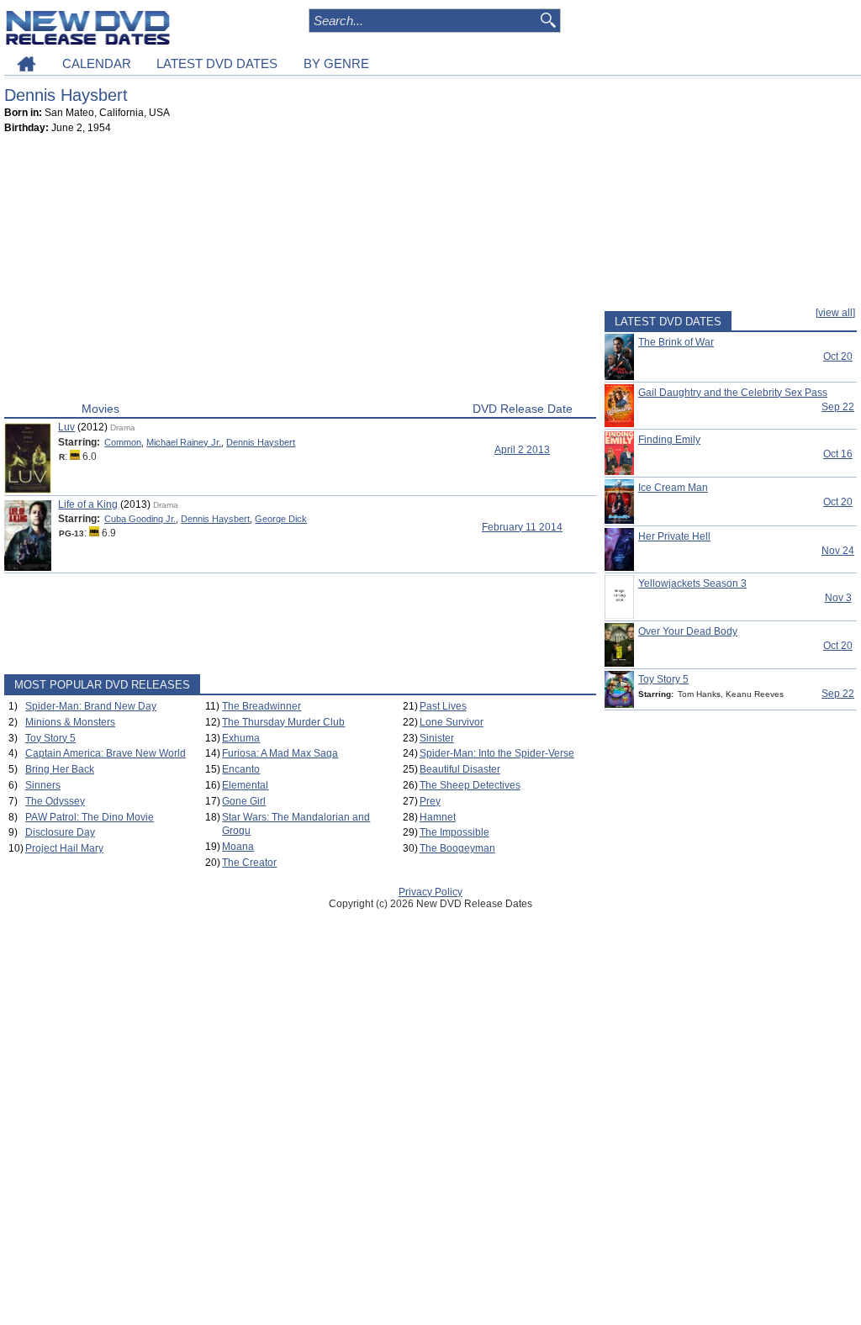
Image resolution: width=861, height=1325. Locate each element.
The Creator (249, 862)
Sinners (43, 785)
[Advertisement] (300, 271)
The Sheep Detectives (470, 785)
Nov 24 (837, 551)
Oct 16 (838, 454)
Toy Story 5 (50, 738)
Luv (66, 427)
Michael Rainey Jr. (183, 442)
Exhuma (241, 738)
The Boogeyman (457, 848)
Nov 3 (838, 598)
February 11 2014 (522, 527)
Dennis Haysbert (260, 442)
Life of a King (88, 504)
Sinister (437, 738)
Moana (238, 847)
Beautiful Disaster (460, 769)
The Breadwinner (261, 706)
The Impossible (454, 832)
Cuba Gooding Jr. (140, 519)
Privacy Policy (430, 892)
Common (122, 442)
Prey (430, 801)
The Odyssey (55, 801)
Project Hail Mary (64, 848)
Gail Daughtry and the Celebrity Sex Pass (732, 393)
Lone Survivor (451, 722)
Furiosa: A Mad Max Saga (280, 753)
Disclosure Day (60, 832)
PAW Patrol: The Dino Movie (89, 817)
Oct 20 (838, 356)
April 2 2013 (522, 450)
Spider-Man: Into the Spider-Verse (497, 753)
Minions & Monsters (70, 722)
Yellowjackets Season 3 (692, 583)
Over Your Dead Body (687, 631)
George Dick (281, 519)
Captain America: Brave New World (105, 753)
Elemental (245, 785)
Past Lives (443, 706)
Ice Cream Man (673, 488)
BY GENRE (336, 63)
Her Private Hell (674, 536)
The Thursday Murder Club (283, 722)
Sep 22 (837, 407)
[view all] (835, 313)
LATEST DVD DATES (216, 63)
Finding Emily (669, 440)
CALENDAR (96, 63)
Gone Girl (244, 801)
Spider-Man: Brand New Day (90, 706)
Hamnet (438, 817)
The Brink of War (676, 342)
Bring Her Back (59, 769)
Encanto (241, 769)
